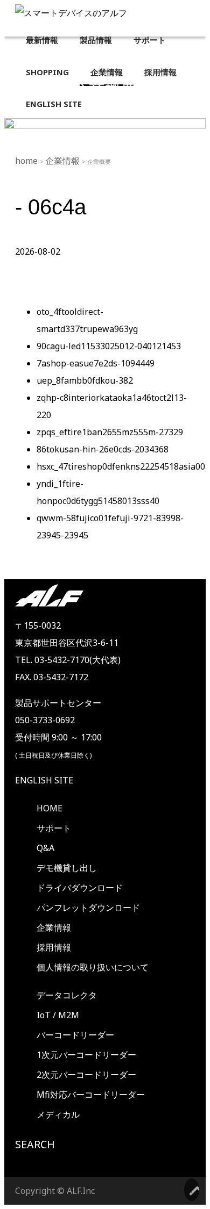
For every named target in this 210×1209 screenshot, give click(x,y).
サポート (54, 828)
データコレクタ (67, 995)
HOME (49, 808)
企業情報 (63, 161)
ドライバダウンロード (80, 888)
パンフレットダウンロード (88, 907)
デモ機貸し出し (67, 868)
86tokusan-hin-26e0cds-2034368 (103, 449)
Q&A (45, 848)
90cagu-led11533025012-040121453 (109, 346)
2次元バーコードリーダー (86, 1075)
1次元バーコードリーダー (86, 1055)
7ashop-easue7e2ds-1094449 (96, 363)
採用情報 (54, 947)
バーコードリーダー (75, 1035)
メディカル (58, 1114)
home (27, 161)
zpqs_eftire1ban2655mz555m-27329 (110, 432)
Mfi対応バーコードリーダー (91, 1094)
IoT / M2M (58, 1015)
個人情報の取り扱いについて (93, 967)
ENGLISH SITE (44, 780)
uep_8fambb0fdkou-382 (85, 380)
